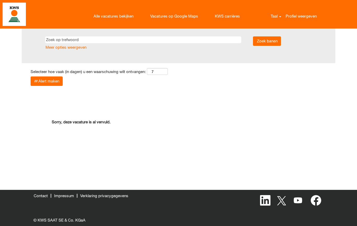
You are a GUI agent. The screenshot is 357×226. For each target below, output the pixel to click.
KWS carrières (227, 16)
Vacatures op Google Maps (174, 16)
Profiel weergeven (301, 16)
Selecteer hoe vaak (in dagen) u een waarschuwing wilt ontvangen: (88, 71)
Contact (41, 195)
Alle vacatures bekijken (114, 16)
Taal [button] (275, 16)
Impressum (64, 195)
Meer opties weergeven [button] (66, 47)
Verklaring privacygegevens (104, 195)
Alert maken (48, 81)
